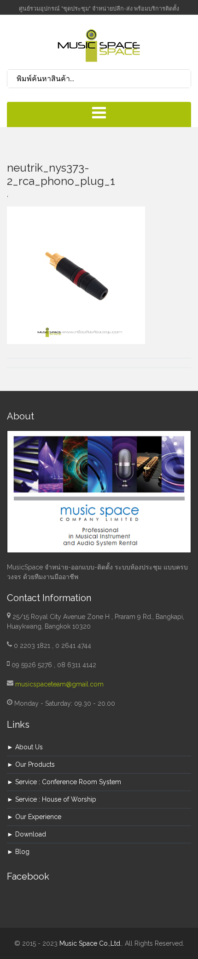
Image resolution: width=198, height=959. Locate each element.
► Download (26, 834)
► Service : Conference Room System (64, 782)
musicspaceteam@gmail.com (59, 684)
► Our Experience (34, 816)
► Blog (18, 851)
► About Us (25, 747)
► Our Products (31, 764)
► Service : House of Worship (51, 799)
